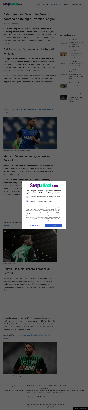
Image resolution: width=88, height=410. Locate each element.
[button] (44, 205)
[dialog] (44, 205)
